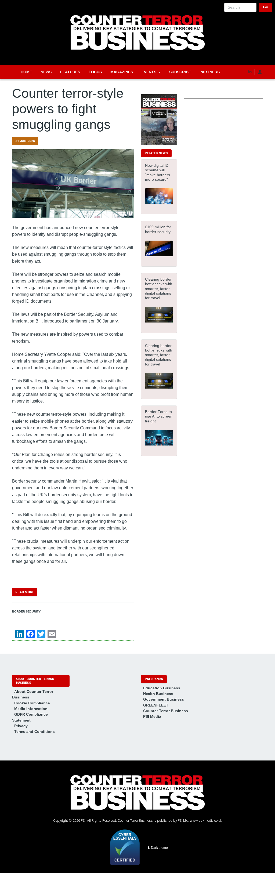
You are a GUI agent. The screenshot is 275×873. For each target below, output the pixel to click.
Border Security (26, 611)
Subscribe (180, 72)
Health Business (158, 693)
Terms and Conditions (34, 731)
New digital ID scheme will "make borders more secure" (157, 172)
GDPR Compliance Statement (30, 717)
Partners (210, 72)
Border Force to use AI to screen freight (158, 416)
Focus (95, 72)
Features (70, 72)
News (46, 72)
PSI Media (152, 716)
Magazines (121, 72)
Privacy (21, 726)
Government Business (163, 699)
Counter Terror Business (165, 711)
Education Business (161, 688)
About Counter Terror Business (32, 694)
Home (26, 72)
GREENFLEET (155, 705)
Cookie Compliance (32, 703)
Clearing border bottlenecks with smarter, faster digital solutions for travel (158, 288)
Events (149, 72)
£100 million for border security (158, 229)
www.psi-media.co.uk (206, 820)
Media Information (31, 709)
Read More (24, 592)
